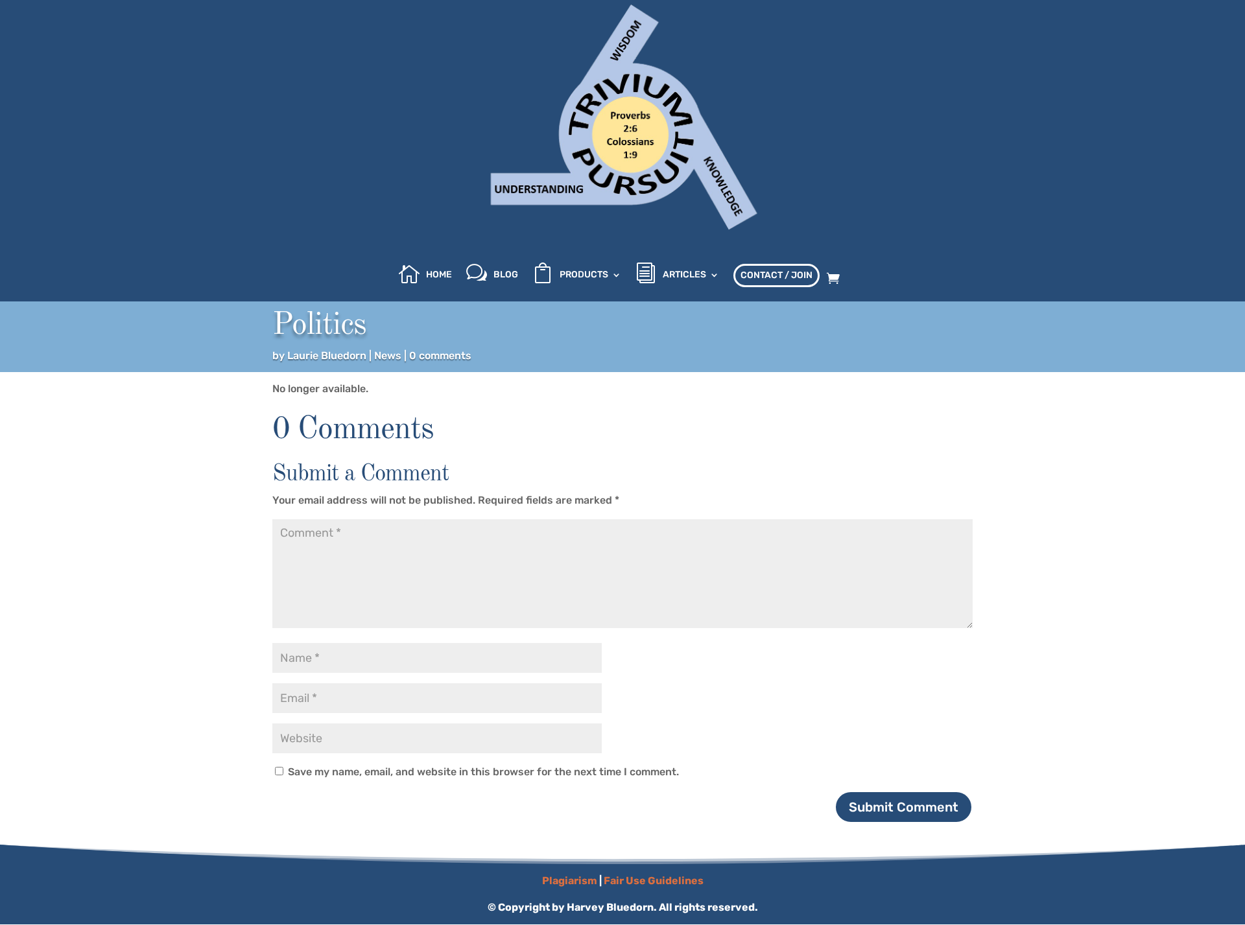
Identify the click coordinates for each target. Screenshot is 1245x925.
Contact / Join (776, 275)
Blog (505, 275)
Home (439, 275)
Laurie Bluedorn (326, 355)
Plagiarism (569, 880)
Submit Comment (903, 807)
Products (584, 275)
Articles (684, 275)
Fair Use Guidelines (654, 880)
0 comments (440, 355)
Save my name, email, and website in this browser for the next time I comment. (483, 772)
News (387, 355)
